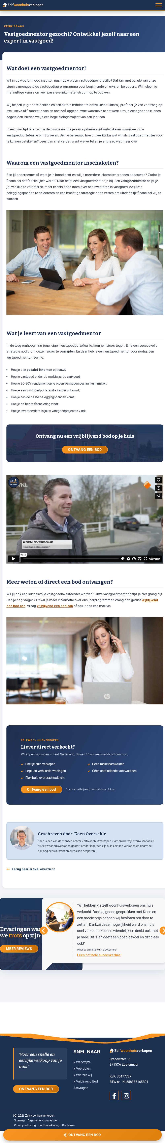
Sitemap (19, 1120)
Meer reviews (19, 948)
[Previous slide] (44, 931)
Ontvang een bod (41, 789)
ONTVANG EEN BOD (85, 449)
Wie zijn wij (84, 1075)
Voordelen (83, 1068)
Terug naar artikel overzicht (33, 869)
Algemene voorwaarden (43, 1120)
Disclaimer (68, 1125)
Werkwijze (83, 1062)
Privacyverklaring (25, 1125)
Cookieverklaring (49, 1125)
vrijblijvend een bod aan (55, 606)
